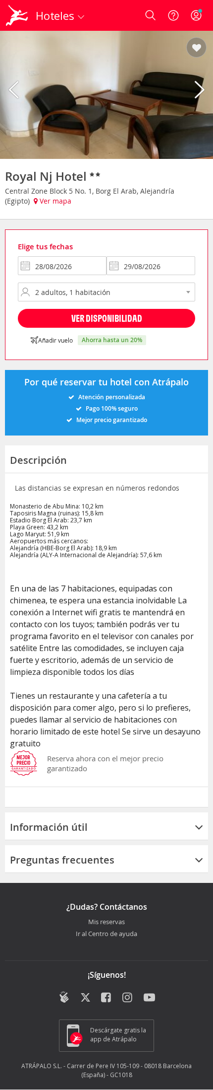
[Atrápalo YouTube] (149, 998)
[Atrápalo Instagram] (128, 998)
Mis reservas (106, 922)
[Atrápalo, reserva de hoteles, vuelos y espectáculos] (17, 15)
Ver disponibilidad (106, 318)
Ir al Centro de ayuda (106, 934)
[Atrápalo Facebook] (106, 998)
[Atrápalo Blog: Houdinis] (64, 997)
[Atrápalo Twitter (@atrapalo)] (85, 998)
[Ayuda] (173, 15)
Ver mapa (54, 201)
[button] (196, 48)
